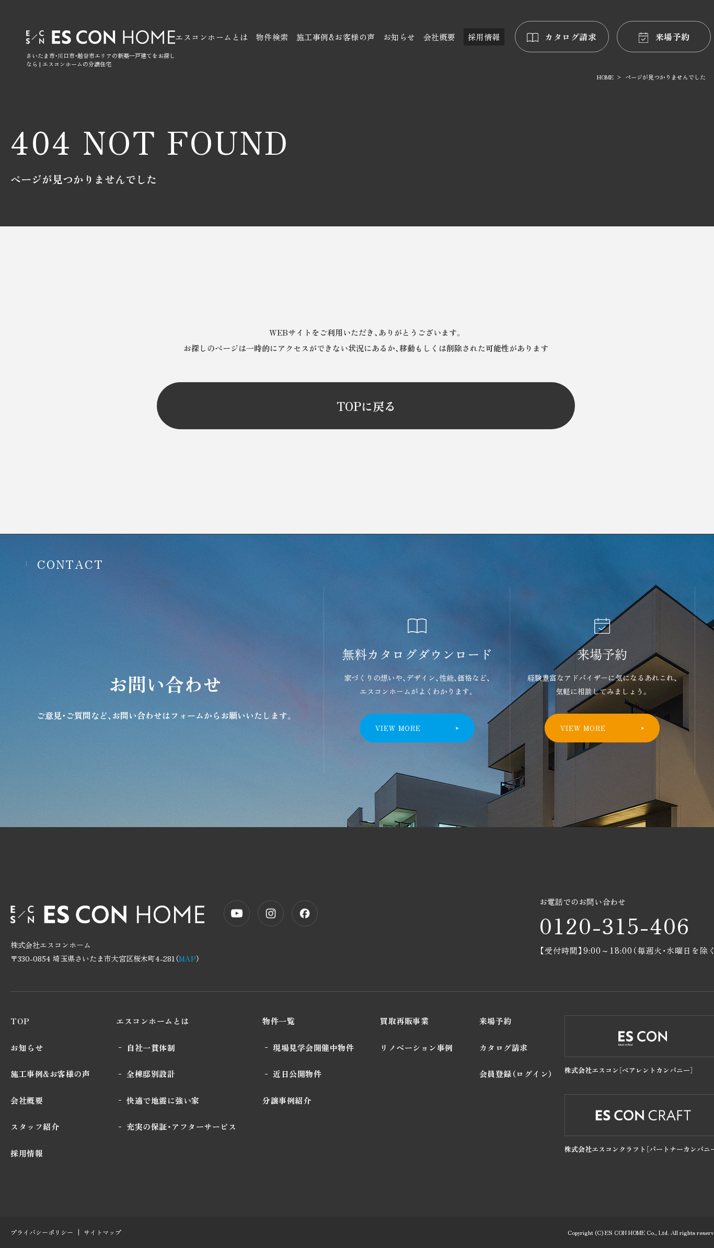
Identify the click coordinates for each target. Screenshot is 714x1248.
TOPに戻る (366, 405)
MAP (187, 958)
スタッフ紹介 (34, 1126)
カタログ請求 (503, 1047)
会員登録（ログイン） (516, 1073)
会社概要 (26, 1100)
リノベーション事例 (416, 1047)
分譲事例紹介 (286, 1100)
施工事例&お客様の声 (50, 1073)
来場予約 (495, 1020)
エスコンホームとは (152, 1020)
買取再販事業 (404, 1020)
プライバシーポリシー (41, 1232)
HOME (605, 77)
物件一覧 (278, 1020)
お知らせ (26, 1047)
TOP (20, 1020)
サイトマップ (102, 1232)
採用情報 (26, 1153)
